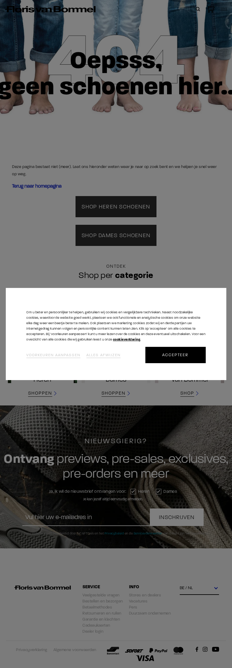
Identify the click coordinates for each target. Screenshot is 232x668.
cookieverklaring (126, 339)
